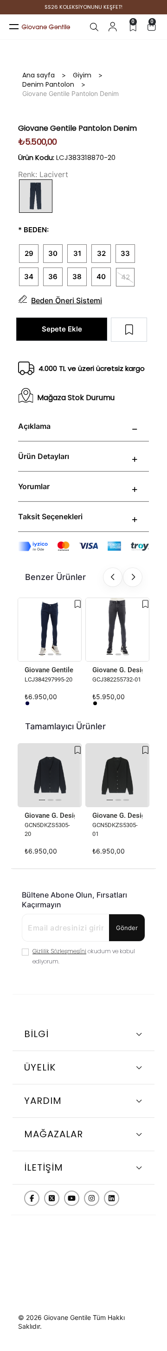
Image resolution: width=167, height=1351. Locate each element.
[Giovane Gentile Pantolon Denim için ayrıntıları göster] (49, 629)
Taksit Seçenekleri (50, 516)
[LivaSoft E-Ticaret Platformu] (83, 1300)
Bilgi (36, 1033)
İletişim (43, 1167)
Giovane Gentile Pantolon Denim (50, 670)
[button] (42, 654)
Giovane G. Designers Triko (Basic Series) (50, 815)
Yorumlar (34, 486)
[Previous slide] (112, 577)
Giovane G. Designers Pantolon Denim (117, 670)
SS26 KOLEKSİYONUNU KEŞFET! (83, 7)
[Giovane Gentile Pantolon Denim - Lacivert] (27, 703)
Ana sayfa (38, 75)
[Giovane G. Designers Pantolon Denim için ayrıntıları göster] (117, 629)
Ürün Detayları (43, 456)
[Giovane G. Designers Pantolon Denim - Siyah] (95, 703)
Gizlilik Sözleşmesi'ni (59, 951)
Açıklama (34, 426)
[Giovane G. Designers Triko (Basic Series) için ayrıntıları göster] (49, 775)
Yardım (43, 1100)
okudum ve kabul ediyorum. (83, 956)
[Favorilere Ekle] (78, 604)
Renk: (27, 174)
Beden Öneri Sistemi (66, 300)
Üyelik (40, 1067)
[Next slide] (132, 577)
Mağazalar (53, 1134)
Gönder (127, 927)
